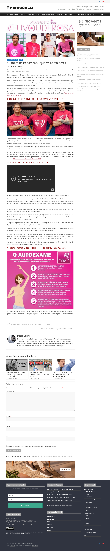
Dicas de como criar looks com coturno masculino (61, 497)
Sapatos (88, 9)
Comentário (10, 391)
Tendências (89, 497)
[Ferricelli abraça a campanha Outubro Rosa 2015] (40, 360)
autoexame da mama (41, 69)
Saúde (21, 59)
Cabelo (87, 518)
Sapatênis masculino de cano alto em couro (59, 500)
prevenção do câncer (20, 71)
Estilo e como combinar (29, 14)
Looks (87, 505)
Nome (8, 416)
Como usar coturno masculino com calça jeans (60, 503)
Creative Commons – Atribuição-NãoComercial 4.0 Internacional (25, 533)
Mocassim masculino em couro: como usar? (59, 506)
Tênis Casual (80, 9)
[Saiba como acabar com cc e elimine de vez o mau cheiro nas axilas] (63, 360)
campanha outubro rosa (53, 69)
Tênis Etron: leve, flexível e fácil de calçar (88, 86)
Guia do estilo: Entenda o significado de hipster (55, 329)
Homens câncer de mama (66, 69)
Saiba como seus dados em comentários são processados (53, 456)
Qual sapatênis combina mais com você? (58, 492)
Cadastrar (25, 506)
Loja (94, 14)
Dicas (87, 494)
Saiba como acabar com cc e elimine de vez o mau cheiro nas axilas (63, 374)
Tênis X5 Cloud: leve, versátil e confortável (89, 83)
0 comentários (29, 69)
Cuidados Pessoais (47, 14)
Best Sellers (71, 9)
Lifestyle (59, 14)
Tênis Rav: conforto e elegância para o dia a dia (90, 67)
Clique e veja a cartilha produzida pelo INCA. (27, 159)
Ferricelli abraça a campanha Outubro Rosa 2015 (39, 374)
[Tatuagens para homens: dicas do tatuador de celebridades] (17, 360)
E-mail (8, 426)
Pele (87, 515)
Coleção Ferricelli (90, 491)
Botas (102, 9)
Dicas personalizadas (84, 14)
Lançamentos (62, 9)
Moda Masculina (12, 14)
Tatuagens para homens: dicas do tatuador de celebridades (16, 374)
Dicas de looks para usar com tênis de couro (59, 494)
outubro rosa (10, 71)
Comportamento (69, 14)
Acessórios (89, 502)
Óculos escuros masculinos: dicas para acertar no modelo (29, 324)
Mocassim (95, 9)
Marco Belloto (20, 69)
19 (63, 378)
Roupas (88, 510)
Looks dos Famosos (91, 507)
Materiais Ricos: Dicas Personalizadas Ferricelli (60, 489)
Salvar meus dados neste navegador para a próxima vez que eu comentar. (32, 446)
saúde (27, 71)
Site (7, 436)
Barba (87, 521)
